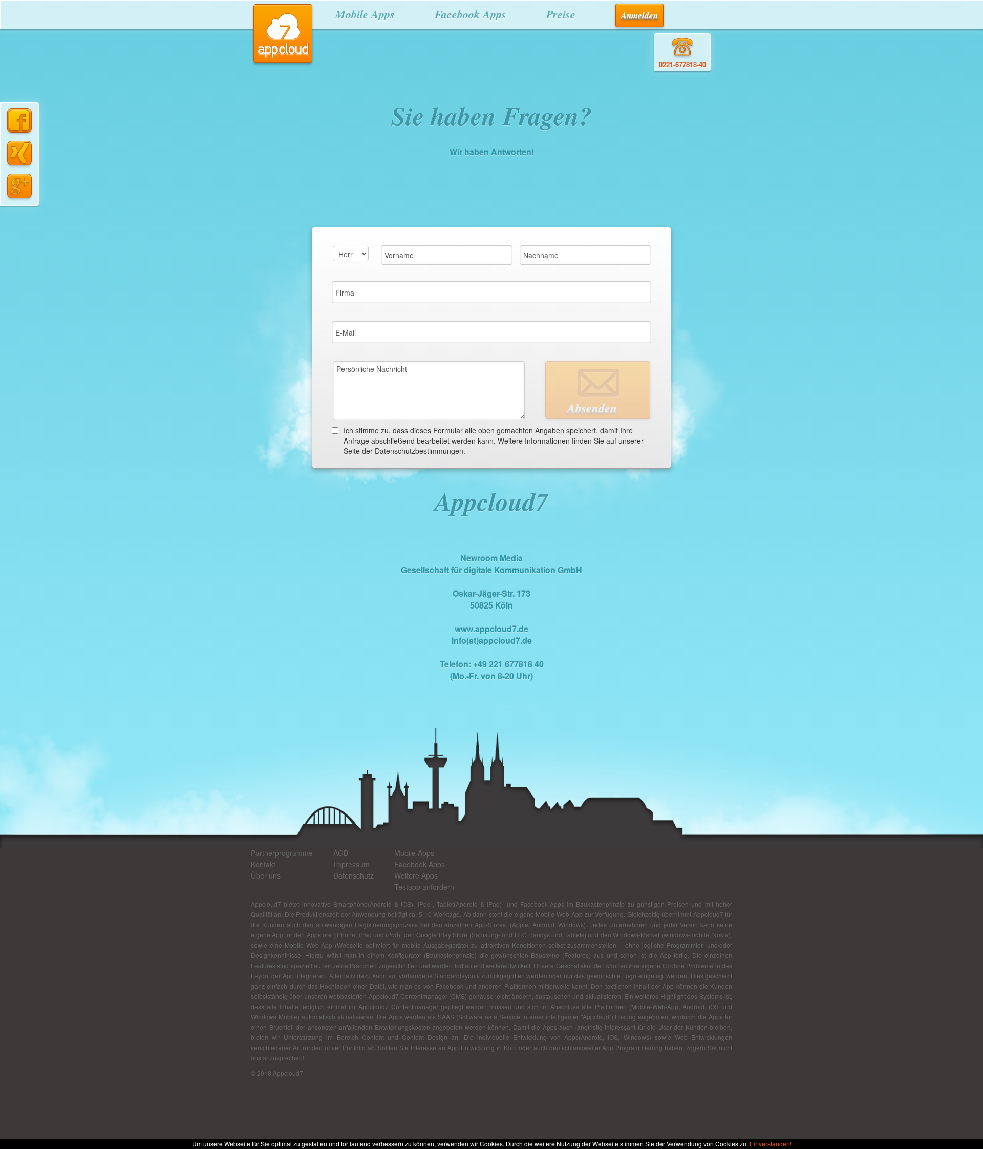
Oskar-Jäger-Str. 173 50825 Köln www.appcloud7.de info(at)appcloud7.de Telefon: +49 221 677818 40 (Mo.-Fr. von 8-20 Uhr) (491, 617)
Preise (560, 14)
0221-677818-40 (682, 64)
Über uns (266, 875)
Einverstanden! (771, 1143)
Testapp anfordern (424, 887)
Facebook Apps (470, 14)
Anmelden (639, 15)
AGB (340, 853)
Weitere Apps (416, 875)
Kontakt (263, 864)
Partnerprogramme (282, 853)
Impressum (351, 864)
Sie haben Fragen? (491, 115)
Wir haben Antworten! (492, 152)
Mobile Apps (365, 14)
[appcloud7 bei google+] (19, 185)
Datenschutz (353, 875)
